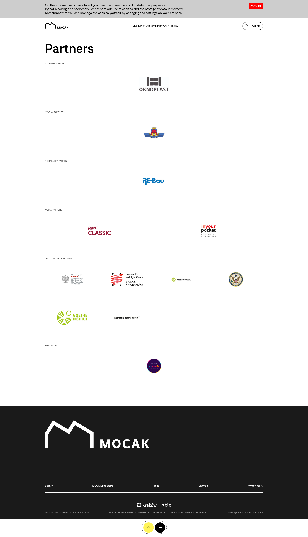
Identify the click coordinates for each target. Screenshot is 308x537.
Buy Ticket (148, 527)
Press (156, 485)
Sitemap (203, 485)
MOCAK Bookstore (102, 485)
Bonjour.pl (259, 513)
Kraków (147, 505)
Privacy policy (255, 485)
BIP (166, 505)
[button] (160, 527)
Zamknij (255, 6)
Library (49, 485)
